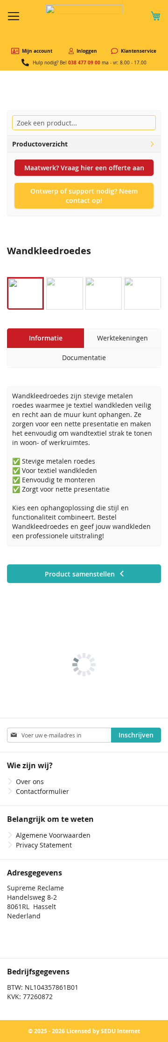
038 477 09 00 (84, 62)
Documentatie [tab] (84, 357)
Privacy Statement (44, 845)
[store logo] (84, 24)
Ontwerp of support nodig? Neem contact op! (84, 196)
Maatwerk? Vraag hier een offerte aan (84, 167)
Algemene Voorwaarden (53, 835)
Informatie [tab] (46, 337)
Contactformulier (42, 791)
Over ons (30, 781)
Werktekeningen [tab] (122, 337)
